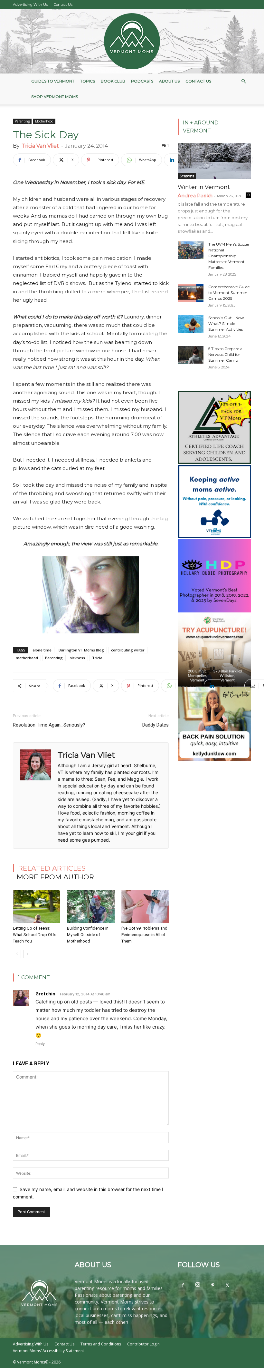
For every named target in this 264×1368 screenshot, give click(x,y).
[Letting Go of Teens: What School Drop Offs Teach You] (36, 906)
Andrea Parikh (195, 195)
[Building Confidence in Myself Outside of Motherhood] (90, 906)
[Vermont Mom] (132, 41)
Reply (40, 1043)
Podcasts (142, 81)
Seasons (187, 175)
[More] (246, 159)
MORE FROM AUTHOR (55, 877)
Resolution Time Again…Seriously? (49, 725)
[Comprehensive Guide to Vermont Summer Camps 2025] (190, 293)
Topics (87, 81)
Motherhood (44, 121)
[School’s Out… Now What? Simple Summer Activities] (190, 324)
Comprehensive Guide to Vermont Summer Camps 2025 (229, 292)
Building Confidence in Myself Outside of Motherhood (87, 934)
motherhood (27, 657)
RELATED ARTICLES (52, 868)
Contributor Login (143, 1344)
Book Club (113, 81)
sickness (77, 657)
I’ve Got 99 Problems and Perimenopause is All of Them (144, 934)
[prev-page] (17, 954)
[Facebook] (183, 1285)
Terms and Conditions (100, 1344)
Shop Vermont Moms (54, 96)
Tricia (97, 657)
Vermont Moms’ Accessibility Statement (48, 1350)
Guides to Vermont (52, 81)
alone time (42, 650)
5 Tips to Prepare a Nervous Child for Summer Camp (225, 354)
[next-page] (27, 954)
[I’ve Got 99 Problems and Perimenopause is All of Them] (145, 906)
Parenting (22, 121)
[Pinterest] (212, 1285)
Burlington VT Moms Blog (81, 650)
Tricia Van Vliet (40, 146)
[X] (227, 1285)
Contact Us (63, 4)
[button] (243, 81)
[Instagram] (198, 1285)
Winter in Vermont (204, 187)
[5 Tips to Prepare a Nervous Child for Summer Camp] (190, 355)
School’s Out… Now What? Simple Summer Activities (226, 323)
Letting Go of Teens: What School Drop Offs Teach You (34, 934)
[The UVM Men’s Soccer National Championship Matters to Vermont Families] (190, 250)
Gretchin (45, 994)
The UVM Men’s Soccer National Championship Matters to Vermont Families (229, 256)
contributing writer (128, 650)
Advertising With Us (30, 4)
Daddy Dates (155, 725)
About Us (169, 81)
